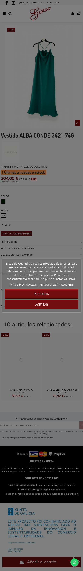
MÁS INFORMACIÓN (23, 284)
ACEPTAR (41, 304)
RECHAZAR (41, 294)
